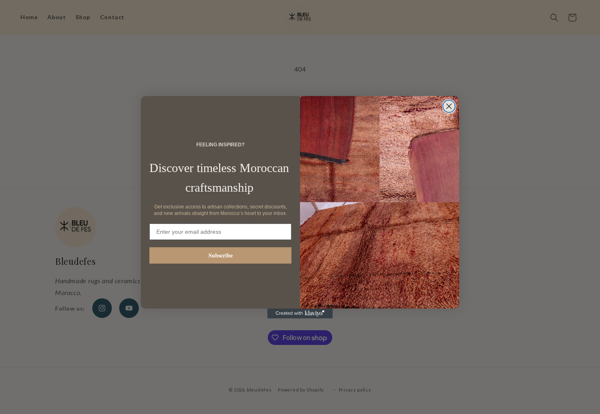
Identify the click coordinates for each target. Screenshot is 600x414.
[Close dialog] (449, 106)
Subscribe (221, 255)
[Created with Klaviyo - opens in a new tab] (300, 313)
